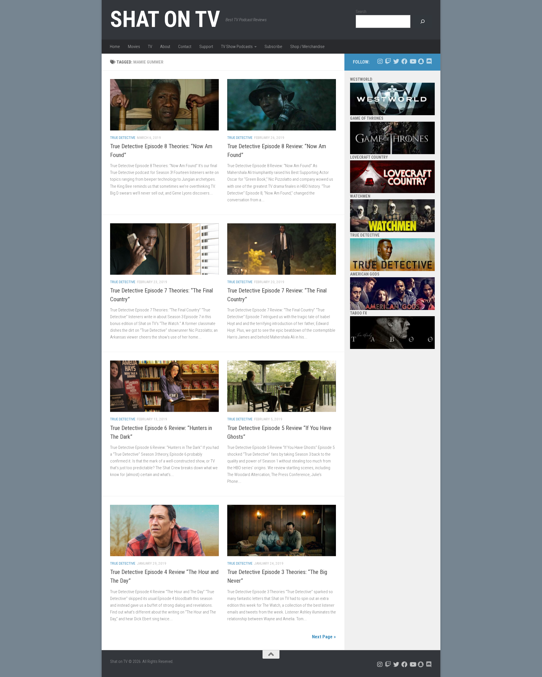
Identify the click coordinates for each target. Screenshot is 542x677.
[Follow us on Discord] (429, 61)
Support (206, 46)
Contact (184, 46)
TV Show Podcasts (237, 46)
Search (361, 11)
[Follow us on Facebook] (404, 61)
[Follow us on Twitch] (388, 61)
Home (115, 46)
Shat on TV (165, 19)
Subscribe (273, 46)
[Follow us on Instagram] (380, 61)
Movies (134, 46)
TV (150, 46)
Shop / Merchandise (307, 46)
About (165, 46)
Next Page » (324, 636)
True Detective (122, 138)
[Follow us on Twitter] (396, 61)
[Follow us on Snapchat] (421, 61)
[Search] (422, 21)
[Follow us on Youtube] (413, 61)
